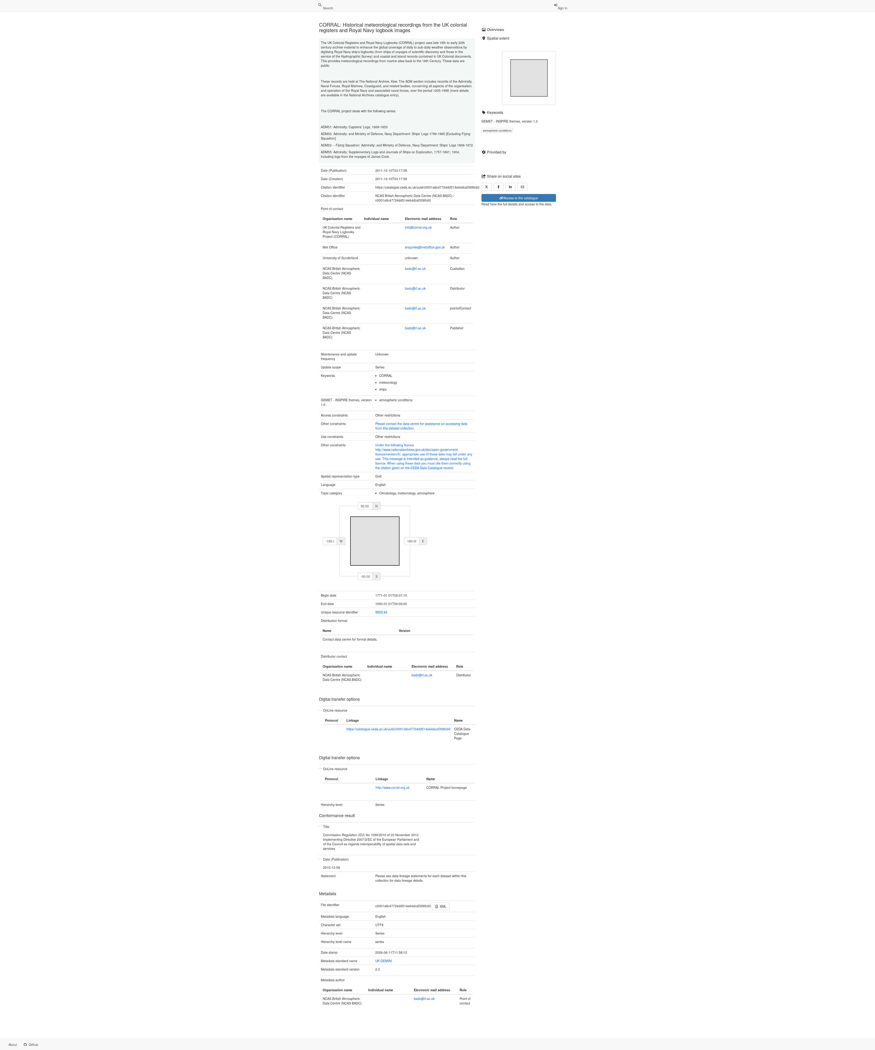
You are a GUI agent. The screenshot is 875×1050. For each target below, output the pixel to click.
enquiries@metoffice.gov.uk (425, 247)
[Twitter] (486, 187)
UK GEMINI (383, 960)
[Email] (522, 187)
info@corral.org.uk (418, 227)
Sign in (562, 8)
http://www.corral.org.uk (392, 787)
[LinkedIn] (510, 187)
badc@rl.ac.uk (415, 268)
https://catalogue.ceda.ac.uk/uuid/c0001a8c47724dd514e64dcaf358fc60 (398, 729)
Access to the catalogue (521, 198)
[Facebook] (499, 187)
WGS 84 (381, 612)
